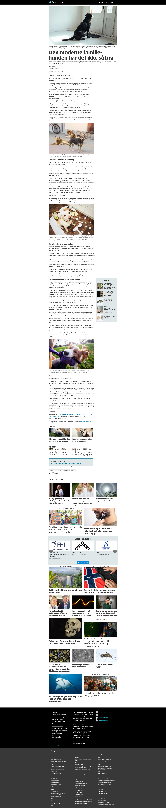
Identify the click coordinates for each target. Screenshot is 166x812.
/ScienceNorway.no (103, 720)
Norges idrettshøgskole (79, 790)
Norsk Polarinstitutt (79, 792)
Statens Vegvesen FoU (102, 773)
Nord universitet (78, 779)
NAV (52, 798)
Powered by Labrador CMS (83, 810)
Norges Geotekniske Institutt (81, 783)
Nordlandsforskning (79, 781)
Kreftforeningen (54, 791)
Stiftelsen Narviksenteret (103, 775)
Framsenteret (54, 771)
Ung (102, 2)
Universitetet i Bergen (102, 787)
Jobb (112, 2)
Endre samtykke (56, 745)
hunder (73, 470)
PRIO (99, 755)
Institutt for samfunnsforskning (57, 787)
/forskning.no (102, 715)
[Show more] (71, 466)
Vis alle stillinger (83, 562)
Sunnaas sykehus (101, 776)
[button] (51, 551)
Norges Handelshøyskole (80, 785)
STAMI (99, 771)
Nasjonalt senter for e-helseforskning (82, 771)
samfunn (51, 470)
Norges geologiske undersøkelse (81, 788)
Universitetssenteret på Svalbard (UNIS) (106, 796)
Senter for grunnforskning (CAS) (105, 766)
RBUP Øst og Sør (101, 757)
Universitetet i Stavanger (103, 793)
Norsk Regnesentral (79, 794)
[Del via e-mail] (56, 473)
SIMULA (100, 762)
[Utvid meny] (116, 2)
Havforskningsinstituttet (56, 776)
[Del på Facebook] (50, 473)
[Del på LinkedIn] (54, 473)
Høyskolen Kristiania (55, 786)
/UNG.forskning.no (103, 717)
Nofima (76, 777)
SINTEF (99, 764)
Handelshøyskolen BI (55, 775)
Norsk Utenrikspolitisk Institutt (81, 797)
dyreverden (59, 470)
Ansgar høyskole (54, 754)
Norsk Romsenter (78, 796)
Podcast (107, 2)
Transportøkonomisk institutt (104, 782)
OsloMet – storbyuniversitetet (81, 803)
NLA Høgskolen (78, 754)
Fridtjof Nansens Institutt (56, 773)
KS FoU (52, 789)
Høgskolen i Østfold (55, 780)
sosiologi (67, 470)
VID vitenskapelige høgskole (104, 802)
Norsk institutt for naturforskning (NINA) (83, 799)
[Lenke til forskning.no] (71, 1)
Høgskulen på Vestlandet (56, 784)
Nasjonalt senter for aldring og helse (82, 769)
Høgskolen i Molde (55, 778)
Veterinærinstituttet (102, 800)
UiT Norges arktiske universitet (104, 784)
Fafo (52, 764)
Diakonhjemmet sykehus (56, 759)
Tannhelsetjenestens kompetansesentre (106, 780)
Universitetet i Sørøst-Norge (104, 795)
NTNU (76, 762)
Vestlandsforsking (102, 798)
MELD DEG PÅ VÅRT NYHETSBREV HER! (66, 464)
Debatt (98, 2)
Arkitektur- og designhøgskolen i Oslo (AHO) (60, 755)
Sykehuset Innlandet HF (103, 778)
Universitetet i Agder (102, 786)
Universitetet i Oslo (102, 791)
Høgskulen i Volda (55, 782)
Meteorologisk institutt (56, 796)
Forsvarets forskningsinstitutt (57, 769)
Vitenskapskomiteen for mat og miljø (106, 804)
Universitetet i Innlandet (103, 789)
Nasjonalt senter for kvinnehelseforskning (83, 772)
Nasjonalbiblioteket (79, 764)
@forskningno (102, 712)
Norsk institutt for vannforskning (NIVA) (83, 801)
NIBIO (52, 800)
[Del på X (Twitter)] (52, 473)
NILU (52, 805)
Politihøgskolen (101, 754)
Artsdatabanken (54, 757)
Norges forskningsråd (79, 787)
